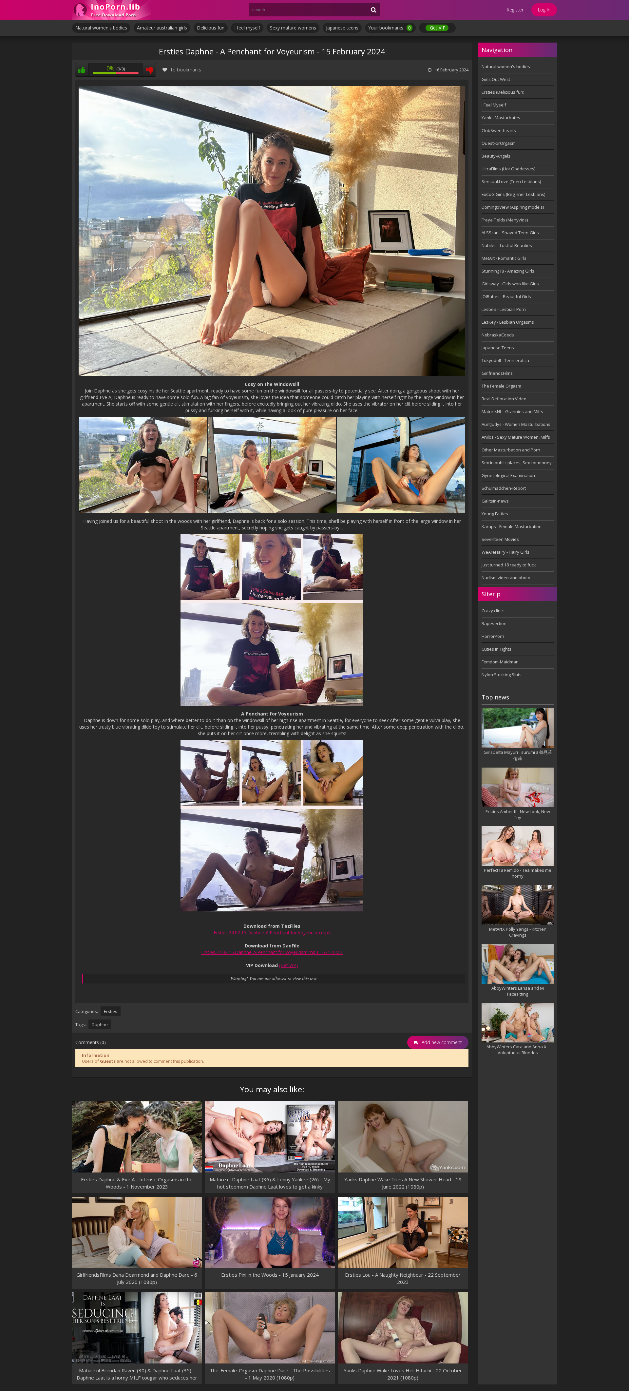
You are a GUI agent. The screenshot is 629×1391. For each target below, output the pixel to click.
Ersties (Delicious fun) (503, 92)
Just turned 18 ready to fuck (509, 565)
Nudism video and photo (506, 578)
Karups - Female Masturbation (512, 526)
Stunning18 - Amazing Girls (508, 271)
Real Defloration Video (504, 399)
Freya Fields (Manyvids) (505, 220)
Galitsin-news (495, 501)
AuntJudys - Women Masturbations (516, 424)
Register (515, 10)
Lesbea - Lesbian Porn (504, 309)
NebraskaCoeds (498, 335)
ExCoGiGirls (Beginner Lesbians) (513, 194)
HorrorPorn (493, 636)
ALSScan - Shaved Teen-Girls (510, 233)
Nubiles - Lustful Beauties (507, 245)
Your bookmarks (389, 28)
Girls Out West (496, 79)
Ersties (110, 1011)
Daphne (100, 1024)
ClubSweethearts (499, 130)
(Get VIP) (288, 965)
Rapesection (494, 623)
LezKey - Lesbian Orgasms (508, 322)
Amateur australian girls (162, 28)
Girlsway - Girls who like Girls (510, 284)
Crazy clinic (493, 611)
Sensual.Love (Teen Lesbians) (511, 181)
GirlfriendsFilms (497, 373)
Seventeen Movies (500, 539)
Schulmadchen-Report (504, 488)
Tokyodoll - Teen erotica (505, 360)
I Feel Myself (494, 105)
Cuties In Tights (496, 649)
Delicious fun (210, 28)
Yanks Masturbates (501, 118)
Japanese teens (342, 28)
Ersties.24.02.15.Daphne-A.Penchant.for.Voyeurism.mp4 (272, 932)
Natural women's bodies (101, 28)
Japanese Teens (498, 348)
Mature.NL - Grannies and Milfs (512, 411)
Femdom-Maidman (500, 662)
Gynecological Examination (508, 475)
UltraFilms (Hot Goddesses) (508, 169)
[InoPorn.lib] (111, 10)
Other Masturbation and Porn (511, 450)
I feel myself (247, 28)
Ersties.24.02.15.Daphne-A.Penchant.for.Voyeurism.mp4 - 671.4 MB (272, 952)
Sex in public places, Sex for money (517, 463)
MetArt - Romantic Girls (504, 258)
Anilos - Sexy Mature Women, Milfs (516, 437)
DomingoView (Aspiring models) (513, 207)
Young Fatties (495, 514)
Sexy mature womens (293, 28)
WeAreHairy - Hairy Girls (505, 552)
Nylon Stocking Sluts (502, 674)
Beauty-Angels (496, 156)
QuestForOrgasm (499, 143)
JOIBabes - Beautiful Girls (506, 296)
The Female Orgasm (501, 386)
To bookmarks (185, 70)
